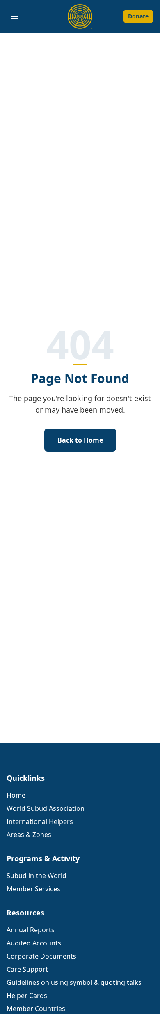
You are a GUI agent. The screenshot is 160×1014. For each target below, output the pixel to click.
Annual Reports (31, 929)
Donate (138, 16)
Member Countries (36, 1008)
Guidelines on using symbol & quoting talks (74, 982)
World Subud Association (46, 808)
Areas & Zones (29, 834)
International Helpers (40, 821)
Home (16, 795)
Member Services (33, 888)
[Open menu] (15, 16)
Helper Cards (27, 995)
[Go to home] (80, 16)
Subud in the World (36, 875)
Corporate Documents (41, 956)
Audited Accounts (34, 942)
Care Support (27, 969)
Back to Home (80, 440)
